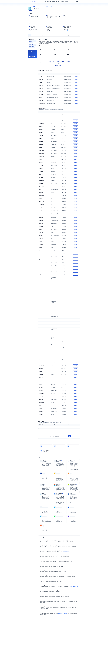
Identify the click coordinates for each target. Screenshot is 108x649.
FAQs (72, 35)
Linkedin (59, 613)
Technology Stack (67, 35)
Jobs (45, 1)
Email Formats (50, 35)
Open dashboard (31, 56)
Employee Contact (44, 35)
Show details (76, 76)
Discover (62, 1)
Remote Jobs (49, 1)
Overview (29, 35)
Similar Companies (61, 35)
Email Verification (55, 35)
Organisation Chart (37, 35)
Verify (69, 436)
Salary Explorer (58, 1)
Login (77, 1)
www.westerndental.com (68, 20)
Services (66, 1)
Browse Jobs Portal (59, 65)
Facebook (65, 613)
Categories (53, 1)
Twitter (62, 613)
